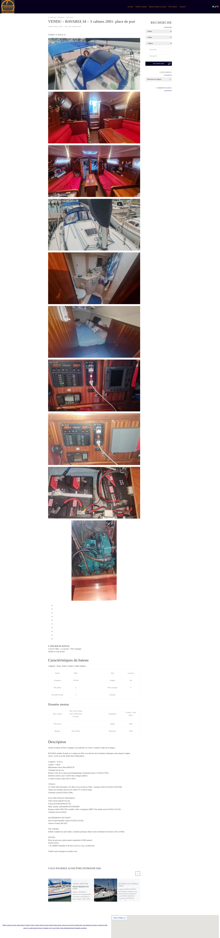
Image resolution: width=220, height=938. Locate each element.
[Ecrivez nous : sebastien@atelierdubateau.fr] (213, 7)
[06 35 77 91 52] (215, 7)
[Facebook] (217, 7)
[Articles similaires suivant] (138, 873)
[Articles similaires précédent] (133, 873)
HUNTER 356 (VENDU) (128, 884)
